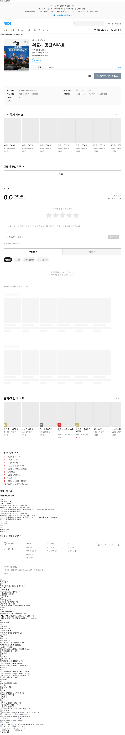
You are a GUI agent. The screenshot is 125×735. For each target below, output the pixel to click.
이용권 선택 (4, 630)
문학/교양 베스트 (10, 453)
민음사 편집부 (98, 432)
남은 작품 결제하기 (7, 606)
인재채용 (71, 551)
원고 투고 (50, 547)
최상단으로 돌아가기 (13, 536)
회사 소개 (71, 547)
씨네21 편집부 (45, 432)
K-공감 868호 (10, 145)
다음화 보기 (4, 707)
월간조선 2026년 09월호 (82, 430)
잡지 (34, 40)
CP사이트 (29, 554)
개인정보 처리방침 (16, 570)
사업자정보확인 (38, 570)
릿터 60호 (97, 429)
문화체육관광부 (38, 52)
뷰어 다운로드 (31, 551)
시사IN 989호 (27, 429)
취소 (1, 525)
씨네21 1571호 (46, 429)
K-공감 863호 (99, 145)
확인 (1, 620)
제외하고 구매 (5, 529)
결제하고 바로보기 (7, 649)
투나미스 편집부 (63, 434)
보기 (1, 685)
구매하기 (10, 695)
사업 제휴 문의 (52, 551)
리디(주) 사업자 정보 (10, 567)
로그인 (114, 24)
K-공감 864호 (81, 145)
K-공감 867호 (27, 145)
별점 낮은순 (43, 259)
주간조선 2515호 (11, 429)
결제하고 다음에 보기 (22, 649)
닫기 (5, 685)
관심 (37, 60)
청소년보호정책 (27, 570)
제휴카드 (29, 547)
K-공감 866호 (46, 145)
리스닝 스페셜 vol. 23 (65, 430)
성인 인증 (3, 521)
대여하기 (3, 695)
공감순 (17, 259)
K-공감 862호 (117, 145)
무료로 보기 (4, 633)
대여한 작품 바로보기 (22, 606)
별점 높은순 (29, 259)
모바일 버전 (4, 732)
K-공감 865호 (63, 145)
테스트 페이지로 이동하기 (62, 15)
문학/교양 (41, 40)
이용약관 (6, 570)
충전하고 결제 (5, 651)
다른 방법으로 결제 (7, 594)
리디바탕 (29, 558)
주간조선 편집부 (10, 432)
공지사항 (10, 549)
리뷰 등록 (113, 237)
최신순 (8, 259)
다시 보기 (12, 707)
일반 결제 (14, 651)
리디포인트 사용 (6, 647)
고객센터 (10, 543)
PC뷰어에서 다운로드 (107, 75)
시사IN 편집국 (27, 432)
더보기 (118, 114)
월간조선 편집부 (81, 434)
